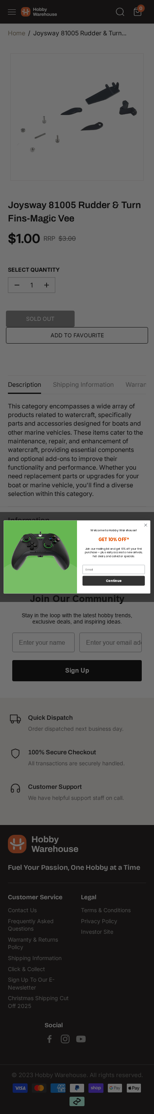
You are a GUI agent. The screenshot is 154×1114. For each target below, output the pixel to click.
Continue (114, 580)
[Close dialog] (146, 525)
